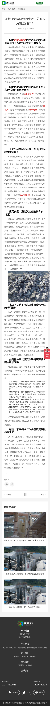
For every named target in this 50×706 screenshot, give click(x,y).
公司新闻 (21, 665)
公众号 (15, 692)
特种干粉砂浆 (32, 648)
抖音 (28, 692)
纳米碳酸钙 (42, 648)
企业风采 (25, 656)
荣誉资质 (33, 656)
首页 (3, 9)
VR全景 (39, 3)
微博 (41, 692)
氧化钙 (5, 648)
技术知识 (21, 9)
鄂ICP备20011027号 (10, 703)
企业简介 (17, 656)
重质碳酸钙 (21, 648)
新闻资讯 (11, 9)
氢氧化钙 (12, 648)
